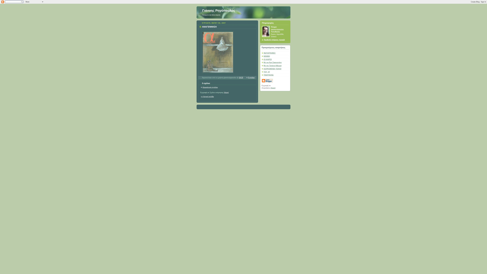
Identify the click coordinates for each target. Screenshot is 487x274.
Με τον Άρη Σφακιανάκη (273, 62)
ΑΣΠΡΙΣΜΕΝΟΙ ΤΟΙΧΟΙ (272, 69)
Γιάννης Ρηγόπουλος (218, 10)
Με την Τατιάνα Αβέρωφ (272, 66)
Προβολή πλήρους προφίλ (274, 40)
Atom (226, 92)
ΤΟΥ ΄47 (267, 72)
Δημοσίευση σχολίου (210, 87)
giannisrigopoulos (277, 29)
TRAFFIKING (269, 75)
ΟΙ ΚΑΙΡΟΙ (268, 59)
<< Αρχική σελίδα (207, 97)
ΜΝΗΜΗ (267, 56)
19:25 (241, 78)
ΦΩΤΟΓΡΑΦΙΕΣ (269, 53)
